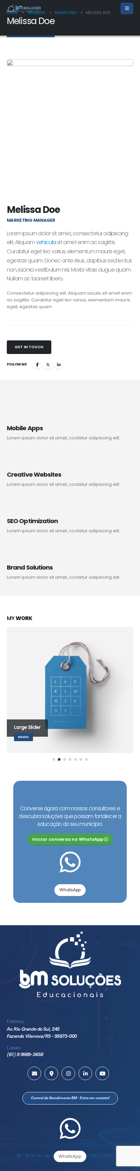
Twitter (48, 364)
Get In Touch (29, 347)
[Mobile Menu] (127, 8)
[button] (53, 759)
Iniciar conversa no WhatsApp (68, 839)
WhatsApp (70, 890)
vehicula (46, 242)
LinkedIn (59, 364)
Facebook (37, 364)
